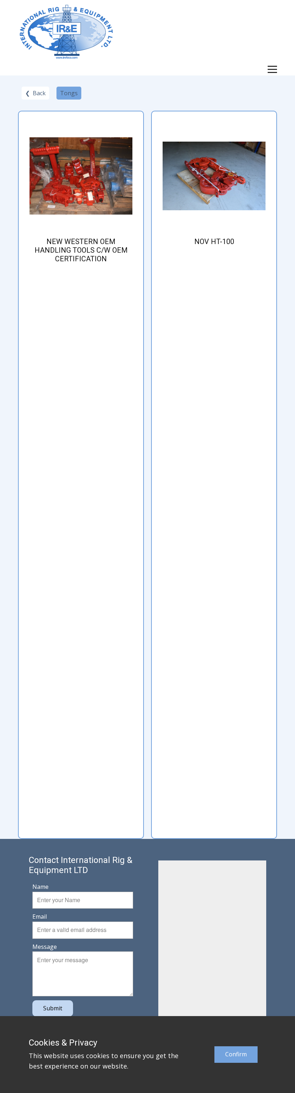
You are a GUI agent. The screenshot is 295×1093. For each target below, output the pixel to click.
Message (44, 947)
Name (40, 887)
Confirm (236, 1054)
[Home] (66, 31)
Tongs (69, 93)
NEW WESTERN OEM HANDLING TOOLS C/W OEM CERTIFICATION (81, 250)
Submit (52, 1008)
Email (39, 916)
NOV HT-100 (214, 241)
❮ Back (35, 93)
